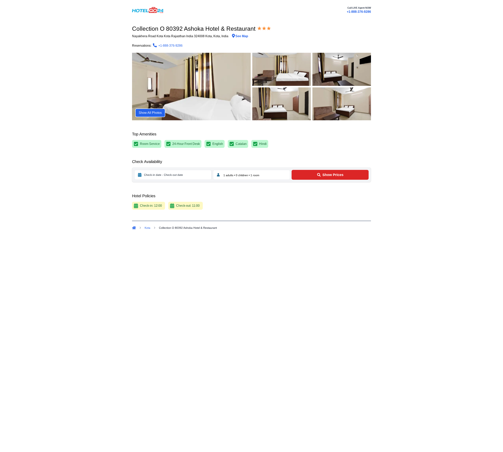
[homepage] (147, 10)
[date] (140, 175)
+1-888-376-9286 (359, 11)
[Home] (134, 228)
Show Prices (332, 175)
